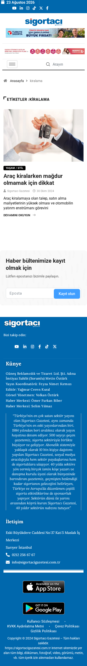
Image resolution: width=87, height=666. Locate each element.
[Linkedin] (24, 347)
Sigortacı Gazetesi (18, 191)
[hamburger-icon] (12, 64)
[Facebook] (40, 347)
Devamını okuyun (16, 215)
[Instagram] (32, 347)
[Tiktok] (46, 347)
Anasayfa (17, 81)
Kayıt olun (67, 294)
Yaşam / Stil (14, 168)
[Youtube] (17, 347)
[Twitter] (55, 347)
